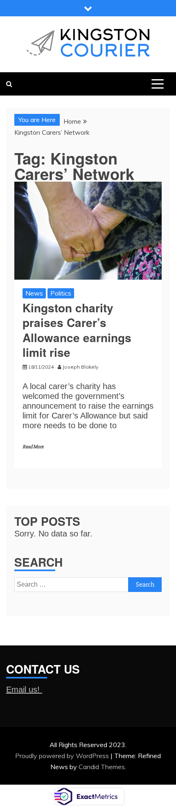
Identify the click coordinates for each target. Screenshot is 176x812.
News (34, 293)
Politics (60, 293)
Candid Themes (102, 767)
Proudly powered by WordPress (63, 756)
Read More (33, 447)
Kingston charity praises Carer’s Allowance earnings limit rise (77, 329)
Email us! (24, 689)
